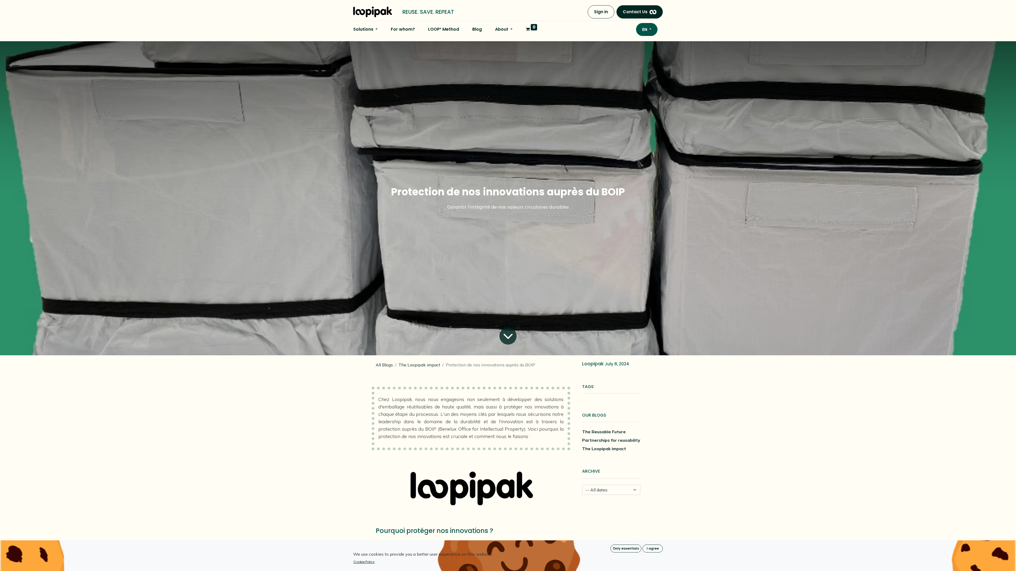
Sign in (601, 12)
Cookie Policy (364, 562)
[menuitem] (403, 29)
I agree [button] (653, 548)
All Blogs (384, 364)
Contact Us (635, 12)
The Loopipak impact (419, 364)
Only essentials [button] (626, 548)
